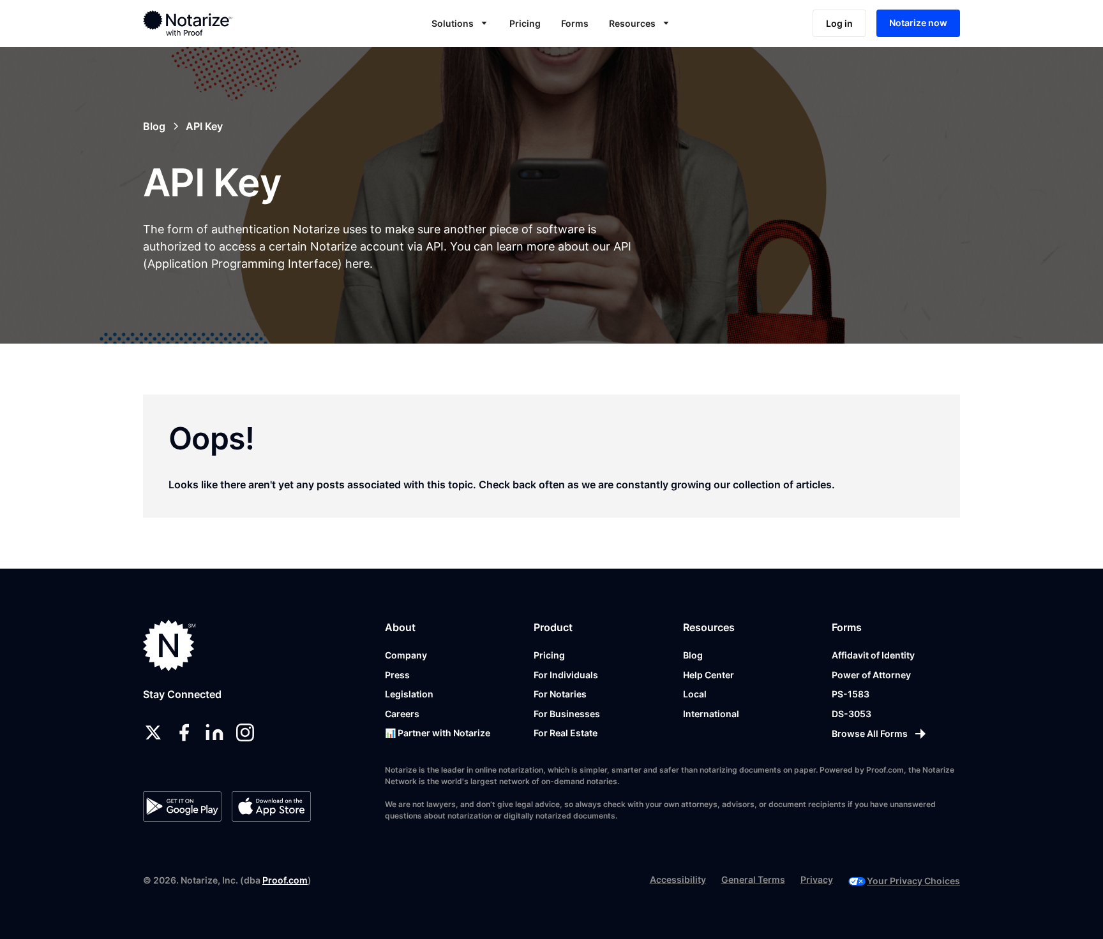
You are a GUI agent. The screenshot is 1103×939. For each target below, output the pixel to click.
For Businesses (567, 713)
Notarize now (918, 22)
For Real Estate (565, 732)
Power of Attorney (871, 674)
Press (397, 674)
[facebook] (184, 732)
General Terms (753, 879)
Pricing (525, 23)
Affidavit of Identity (873, 655)
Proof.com (285, 880)
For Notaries (560, 693)
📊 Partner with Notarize (437, 732)
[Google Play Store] (182, 806)
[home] (228, 23)
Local (695, 693)
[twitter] (153, 732)
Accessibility (678, 879)
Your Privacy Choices (913, 880)
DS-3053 (851, 713)
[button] (460, 23)
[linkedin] (214, 732)
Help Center (708, 674)
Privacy (816, 879)
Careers (402, 713)
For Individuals (566, 674)
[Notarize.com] (169, 645)
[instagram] (245, 732)
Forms (575, 23)
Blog (693, 655)
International (711, 713)
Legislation (409, 693)
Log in (839, 23)
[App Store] (271, 806)
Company (406, 655)
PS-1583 (850, 693)
